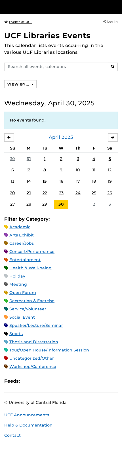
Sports (16, 333)
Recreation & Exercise (31, 300)
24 (78, 192)
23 (61, 192)
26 (109, 192)
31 (29, 158)
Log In (112, 22)
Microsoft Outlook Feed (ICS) (37, 381)
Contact (12, 435)
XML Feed (56, 381)
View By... (19, 84)
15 (45, 181)
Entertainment (25, 259)
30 (12, 158)
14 (29, 181)
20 (12, 192)
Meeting (18, 284)
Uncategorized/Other (31, 358)
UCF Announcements (26, 414)
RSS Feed (46, 381)
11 (93, 169)
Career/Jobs (21, 243)
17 (78, 181)
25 (94, 192)
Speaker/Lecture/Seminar (36, 325)
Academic (19, 226)
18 (94, 181)
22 (45, 192)
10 (78, 169)
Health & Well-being (30, 267)
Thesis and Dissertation (33, 341)
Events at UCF (20, 22)
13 (12, 181)
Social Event (22, 317)
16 (61, 181)
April (54, 137)
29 (44, 204)
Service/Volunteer (27, 309)
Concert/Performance (31, 251)
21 (29, 192)
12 (110, 169)
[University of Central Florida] (43, 7)
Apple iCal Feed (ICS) (27, 381)
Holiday (17, 276)
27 (12, 204)
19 (110, 181)
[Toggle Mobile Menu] (116, 6)
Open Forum (22, 292)
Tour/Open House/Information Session (49, 350)
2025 (67, 137)
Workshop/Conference (32, 366)
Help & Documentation (28, 425)
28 (28, 204)
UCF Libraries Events (47, 35)
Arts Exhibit (21, 235)
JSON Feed (66, 381)
